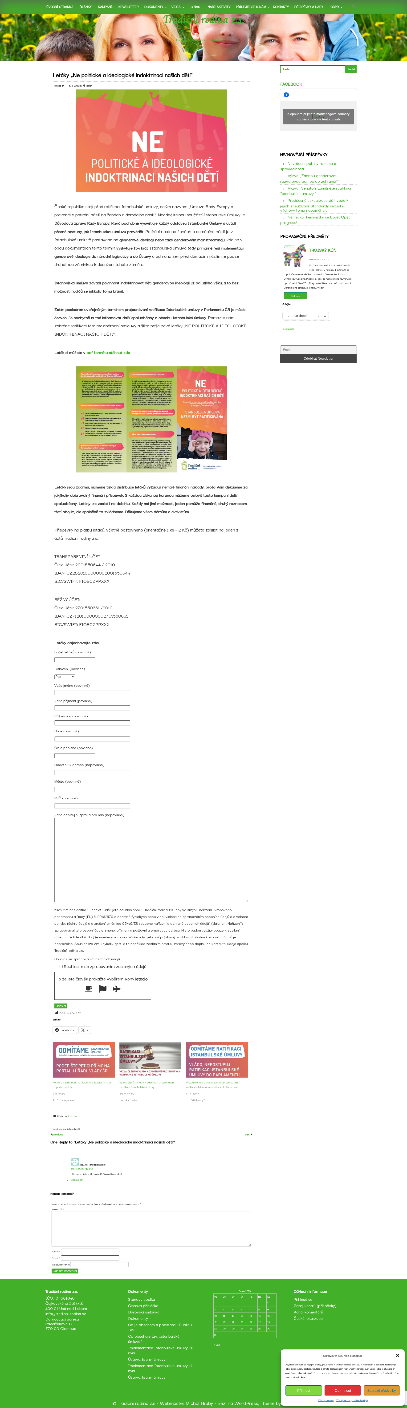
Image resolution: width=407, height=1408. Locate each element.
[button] (397, 1355)
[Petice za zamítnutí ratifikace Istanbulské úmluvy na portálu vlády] (84, 1060)
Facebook (291, 83)
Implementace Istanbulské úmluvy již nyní (160, 1350)
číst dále (296, 295)
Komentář (58, 1209)
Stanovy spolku (141, 1299)
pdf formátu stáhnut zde (108, 352)
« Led (216, 1345)
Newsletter (128, 6)
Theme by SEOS (277, 1403)
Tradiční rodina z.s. (203, 19)
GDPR (334, 6)
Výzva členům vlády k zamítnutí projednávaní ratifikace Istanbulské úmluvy (147, 1084)
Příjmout (303, 1390)
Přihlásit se (303, 1299)
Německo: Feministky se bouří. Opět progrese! (315, 219)
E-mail (56, 1258)
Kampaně (105, 6)
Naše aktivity (219, 6)
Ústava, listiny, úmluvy (147, 1359)
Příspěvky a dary (308, 6)
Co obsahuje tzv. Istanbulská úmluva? (153, 1338)
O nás (195, 6)
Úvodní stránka (59, 6)
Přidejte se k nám (251, 6)
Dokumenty (153, 6)
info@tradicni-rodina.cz (65, 1313)
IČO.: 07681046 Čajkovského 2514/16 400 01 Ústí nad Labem (66, 1303)
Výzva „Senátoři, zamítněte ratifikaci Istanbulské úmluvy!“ (315, 190)
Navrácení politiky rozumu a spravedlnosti (308, 166)
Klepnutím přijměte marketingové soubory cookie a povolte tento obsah (318, 116)
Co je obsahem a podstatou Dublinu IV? (160, 1327)
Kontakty (281, 6)
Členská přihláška (143, 1305)
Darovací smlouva (143, 1312)
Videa (176, 6)
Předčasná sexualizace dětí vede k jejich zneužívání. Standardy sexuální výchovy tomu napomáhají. (314, 205)
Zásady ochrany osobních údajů (352, 1400)
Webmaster (172, 1403)
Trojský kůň (322, 249)
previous (57, 1134)
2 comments (288, 328)
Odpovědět (77, 1179)
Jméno (56, 1251)
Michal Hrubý (199, 1403)
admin (89, 85)
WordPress (246, 1403)
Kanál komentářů (308, 1312)
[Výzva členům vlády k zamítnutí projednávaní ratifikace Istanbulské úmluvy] (150, 1060)
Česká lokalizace (308, 1318)
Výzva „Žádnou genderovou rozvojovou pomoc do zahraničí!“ (309, 178)
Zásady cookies (326, 1400)
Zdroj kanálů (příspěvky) (315, 1305)
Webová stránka (60, 1264)
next (248, 1134)
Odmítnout (343, 1390)
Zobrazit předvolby (381, 1390)
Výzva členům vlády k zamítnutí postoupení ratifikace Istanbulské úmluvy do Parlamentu (212, 1084)
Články (86, 6)
